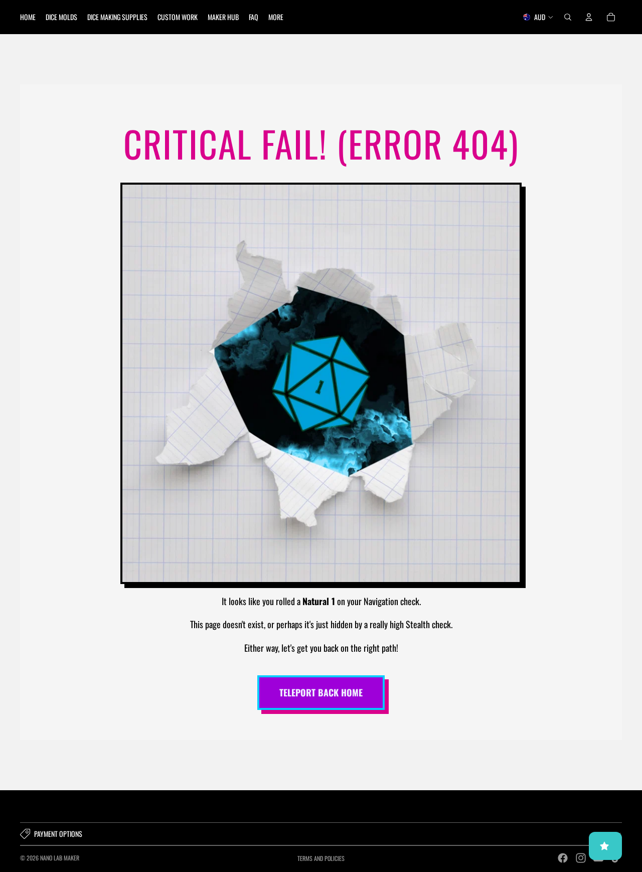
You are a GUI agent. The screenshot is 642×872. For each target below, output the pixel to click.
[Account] (589, 17)
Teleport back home (321, 692)
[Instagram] (581, 858)
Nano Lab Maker (59, 857)
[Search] (568, 17)
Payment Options (58, 833)
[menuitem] (275, 17)
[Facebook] (563, 858)
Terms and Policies (321, 858)
